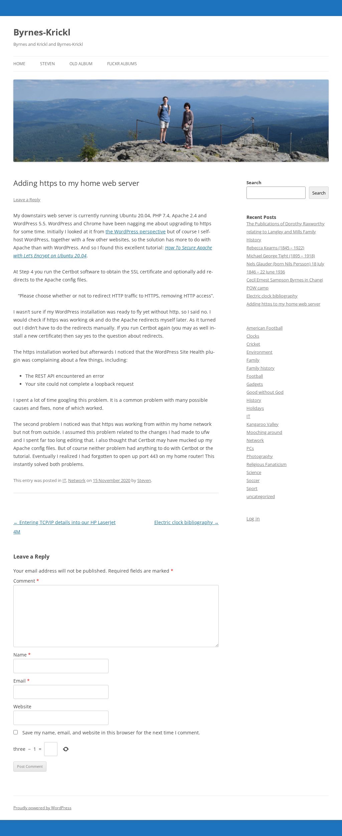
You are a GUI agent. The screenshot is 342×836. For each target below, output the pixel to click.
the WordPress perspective (136, 231)
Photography (259, 456)
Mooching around (264, 432)
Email (21, 681)
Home (19, 64)
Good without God (265, 392)
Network (77, 480)
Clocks (252, 336)
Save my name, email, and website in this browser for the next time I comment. (111, 732)
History (253, 400)
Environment (259, 352)
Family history (260, 368)
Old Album (81, 64)
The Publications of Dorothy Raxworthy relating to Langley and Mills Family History (285, 232)
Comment (26, 581)
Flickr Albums (122, 64)
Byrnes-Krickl (41, 32)
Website (22, 706)
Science (253, 472)
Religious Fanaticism (266, 464)
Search (254, 183)
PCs (250, 448)
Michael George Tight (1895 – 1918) (280, 256)
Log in (253, 518)
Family (253, 360)
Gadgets (254, 384)
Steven (47, 64)
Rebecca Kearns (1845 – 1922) (275, 248)
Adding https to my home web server (283, 304)
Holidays (255, 408)
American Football (264, 328)
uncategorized (260, 496)
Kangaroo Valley (262, 424)
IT (64, 480)
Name (22, 654)
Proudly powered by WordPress (42, 808)
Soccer (253, 480)
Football (254, 376)
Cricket (253, 344)
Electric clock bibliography (186, 522)
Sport (252, 488)
